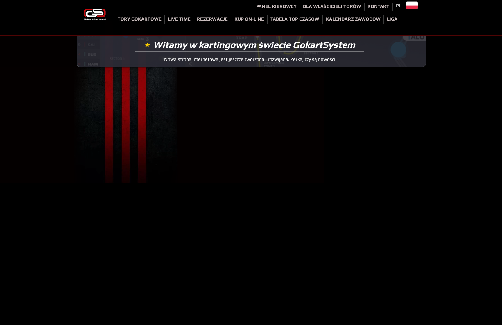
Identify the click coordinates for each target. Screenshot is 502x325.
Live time (179, 19)
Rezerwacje (212, 19)
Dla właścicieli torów (332, 6)
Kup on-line (249, 19)
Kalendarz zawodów (353, 19)
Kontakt (378, 6)
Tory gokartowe (140, 19)
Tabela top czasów (294, 19)
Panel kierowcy (276, 6)
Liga (392, 19)
